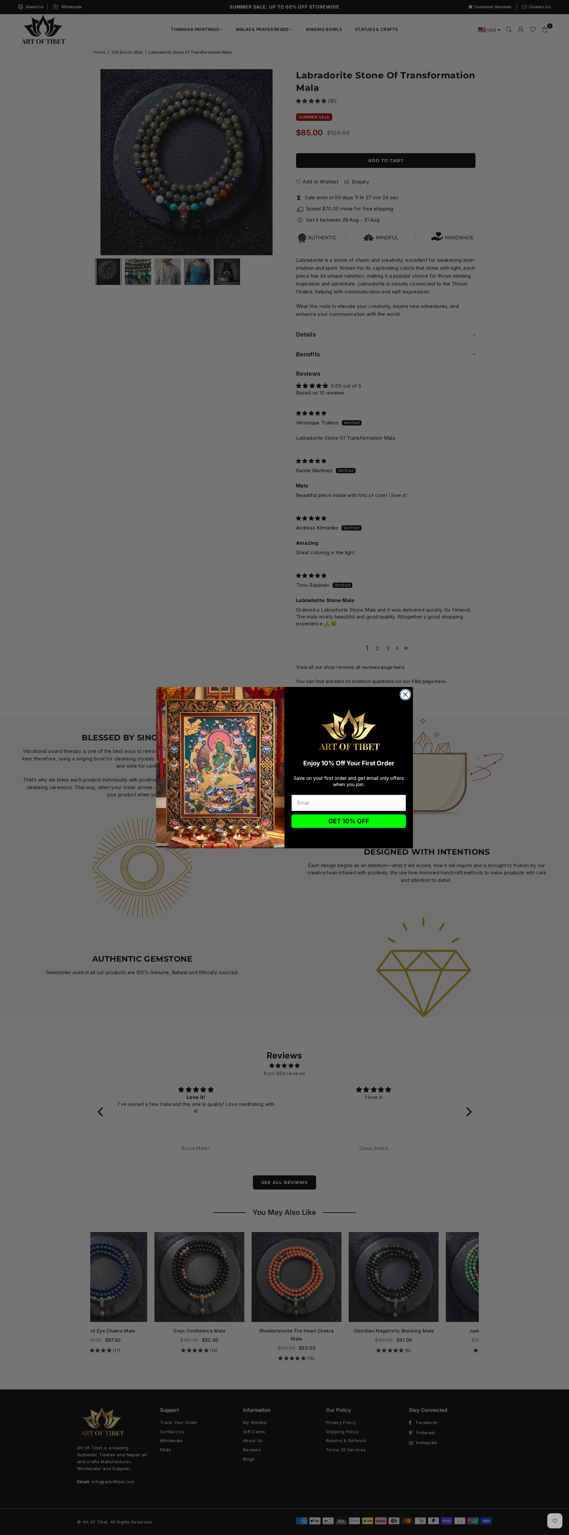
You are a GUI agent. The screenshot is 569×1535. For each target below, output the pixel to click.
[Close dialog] (405, 694)
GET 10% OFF (348, 821)
